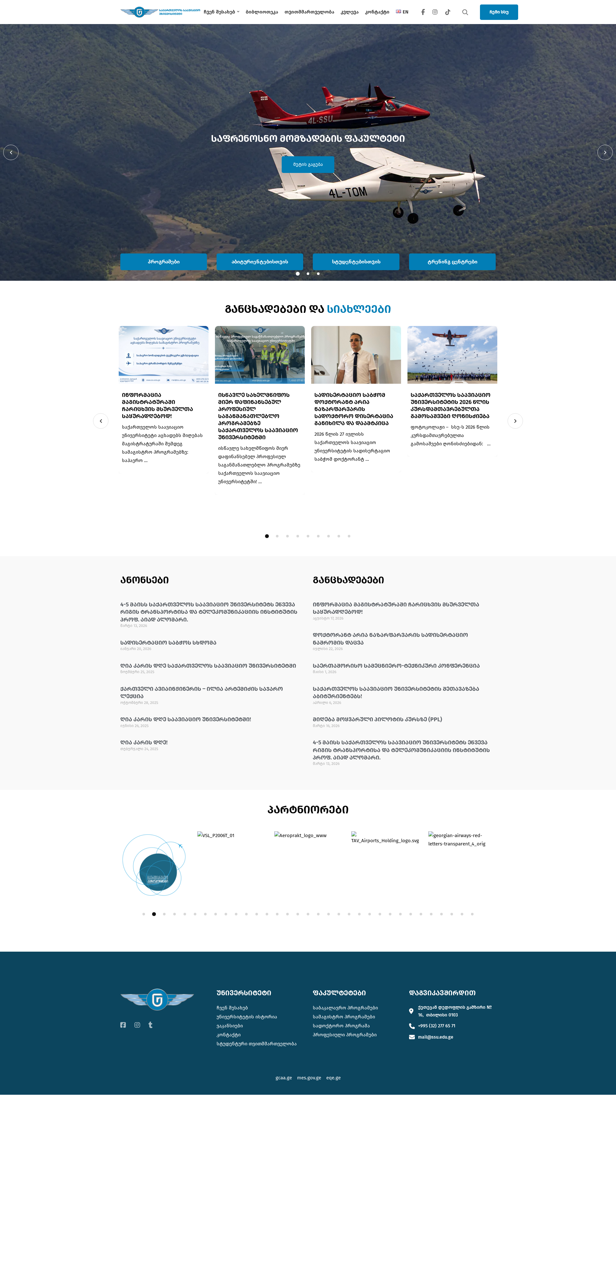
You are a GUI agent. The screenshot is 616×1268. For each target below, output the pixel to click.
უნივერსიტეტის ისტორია (247, 1017)
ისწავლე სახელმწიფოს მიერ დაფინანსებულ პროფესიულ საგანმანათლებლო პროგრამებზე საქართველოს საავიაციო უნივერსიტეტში (258, 416)
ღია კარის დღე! (143, 742)
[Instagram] (435, 12)
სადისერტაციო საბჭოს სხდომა (168, 642)
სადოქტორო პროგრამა (341, 1026)
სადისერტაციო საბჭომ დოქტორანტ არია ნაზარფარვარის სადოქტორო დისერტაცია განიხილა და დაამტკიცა (353, 409)
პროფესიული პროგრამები (345, 1035)
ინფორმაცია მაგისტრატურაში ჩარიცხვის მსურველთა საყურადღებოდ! (157, 405)
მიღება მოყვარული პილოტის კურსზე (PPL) (377, 719)
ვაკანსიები (230, 1026)
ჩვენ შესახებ (232, 1008)
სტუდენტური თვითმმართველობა (257, 1044)
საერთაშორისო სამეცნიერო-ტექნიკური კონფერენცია (396, 665)
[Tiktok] (150, 1025)
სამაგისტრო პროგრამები (344, 1017)
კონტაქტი (229, 1035)
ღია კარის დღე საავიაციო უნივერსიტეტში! (185, 719)
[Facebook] (423, 12)
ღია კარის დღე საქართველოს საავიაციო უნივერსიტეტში (208, 665)
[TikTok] (448, 12)
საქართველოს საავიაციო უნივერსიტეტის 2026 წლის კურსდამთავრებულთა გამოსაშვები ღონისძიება (451, 405)
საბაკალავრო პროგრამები (345, 1008)
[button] (11, 152)
